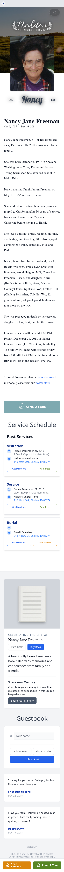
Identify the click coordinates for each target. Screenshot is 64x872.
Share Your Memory (22, 700)
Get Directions (19, 468)
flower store (42, 383)
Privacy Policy (22, 856)
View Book (17, 647)
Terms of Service (41, 856)
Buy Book (35, 647)
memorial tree (45, 377)
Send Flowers (45, 542)
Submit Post (32, 759)
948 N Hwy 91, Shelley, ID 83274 (32, 535)
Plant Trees (45, 468)
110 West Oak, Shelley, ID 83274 (32, 461)
